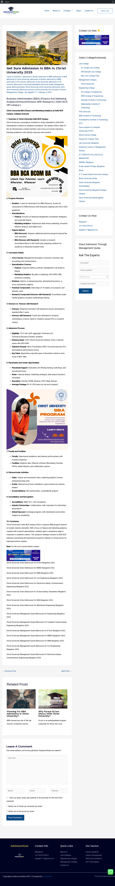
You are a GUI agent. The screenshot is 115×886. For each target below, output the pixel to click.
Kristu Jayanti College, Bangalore (92, 166)
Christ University (31, 87)
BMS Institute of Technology (90, 116)
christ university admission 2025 (52, 87)
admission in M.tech (38, 79)
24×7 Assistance (92, 862)
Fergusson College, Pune (89, 139)
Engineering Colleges (68, 858)
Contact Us (89, 11)
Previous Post (9, 671)
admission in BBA (45, 77)
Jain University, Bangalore (89, 143)
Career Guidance (92, 852)
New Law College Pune (90, 76)
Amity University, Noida (88, 178)
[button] (105, 10)
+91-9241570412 (86, 226)
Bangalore (83, 222)
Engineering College (87, 88)
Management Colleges (88, 80)
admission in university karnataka (27, 84)
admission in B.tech (30, 77)
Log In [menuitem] (7, 2)
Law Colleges (65, 855)
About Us (56, 11)
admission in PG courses (16, 82)
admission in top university (37, 82)
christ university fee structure (46, 90)
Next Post (66, 671)
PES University (85, 112)
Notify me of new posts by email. (21, 811)
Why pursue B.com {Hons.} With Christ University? (48, 713)
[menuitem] (2, 2)
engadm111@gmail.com (88, 230)
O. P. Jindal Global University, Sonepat (93, 174)
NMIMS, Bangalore (86, 162)
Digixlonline (47, 876)
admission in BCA (60, 77)
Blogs (78, 11)
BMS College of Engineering (92, 96)
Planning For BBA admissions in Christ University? (18, 713)
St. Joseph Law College (90, 68)
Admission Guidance (94, 858)
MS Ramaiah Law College (91, 72)
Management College (15, 92)
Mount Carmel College (87, 135)
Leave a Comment (14, 77)
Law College (84, 64)
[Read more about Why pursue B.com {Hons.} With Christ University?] (52, 699)
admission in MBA (54, 79)
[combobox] (94, 277)
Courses (62, 90)
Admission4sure (18, 87)
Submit (86, 291)
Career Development (94, 855)
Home (46, 11)
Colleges (67, 11)
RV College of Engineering (91, 92)
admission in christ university (18, 79)
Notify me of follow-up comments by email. (25, 806)
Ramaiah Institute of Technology (93, 100)
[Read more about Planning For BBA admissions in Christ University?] (21, 699)
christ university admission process (21, 90)
